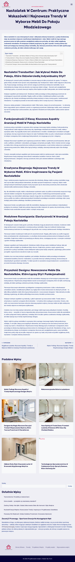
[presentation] (19, 374)
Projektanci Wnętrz (38, 547)
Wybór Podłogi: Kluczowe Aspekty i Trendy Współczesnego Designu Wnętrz (60, 345)
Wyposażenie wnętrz (63, 547)
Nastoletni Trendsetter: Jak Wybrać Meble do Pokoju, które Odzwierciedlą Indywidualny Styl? (31, 56)
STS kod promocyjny (8, 527)
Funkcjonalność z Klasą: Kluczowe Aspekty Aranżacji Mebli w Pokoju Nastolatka (28, 58)
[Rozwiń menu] (71, 4)
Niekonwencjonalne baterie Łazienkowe (55, 389)
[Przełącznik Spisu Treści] (60, 53)
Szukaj (4, 483)
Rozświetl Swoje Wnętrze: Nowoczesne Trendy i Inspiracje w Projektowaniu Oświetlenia (31, 510)
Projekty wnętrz (50, 547)
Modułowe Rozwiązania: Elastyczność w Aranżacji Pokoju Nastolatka (25, 62)
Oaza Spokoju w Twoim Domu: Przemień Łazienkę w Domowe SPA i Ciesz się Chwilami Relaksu (55, 428)
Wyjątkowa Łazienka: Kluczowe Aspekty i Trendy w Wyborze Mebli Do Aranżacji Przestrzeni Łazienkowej (18, 345)
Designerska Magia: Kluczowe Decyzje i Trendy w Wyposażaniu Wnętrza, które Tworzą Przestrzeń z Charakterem (18, 428)
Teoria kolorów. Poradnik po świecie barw (16, 497)
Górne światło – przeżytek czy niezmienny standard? (20, 501)
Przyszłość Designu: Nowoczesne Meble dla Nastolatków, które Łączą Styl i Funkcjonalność (31, 64)
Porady (28, 547)
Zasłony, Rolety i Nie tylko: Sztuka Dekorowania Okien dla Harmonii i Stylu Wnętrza (29, 505)
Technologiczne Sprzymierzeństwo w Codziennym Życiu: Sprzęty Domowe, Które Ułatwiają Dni (54, 466)
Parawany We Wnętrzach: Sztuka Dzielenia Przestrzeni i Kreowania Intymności (28, 514)
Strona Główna (19, 547)
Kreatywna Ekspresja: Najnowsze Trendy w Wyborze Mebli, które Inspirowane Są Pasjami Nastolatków (34, 60)
